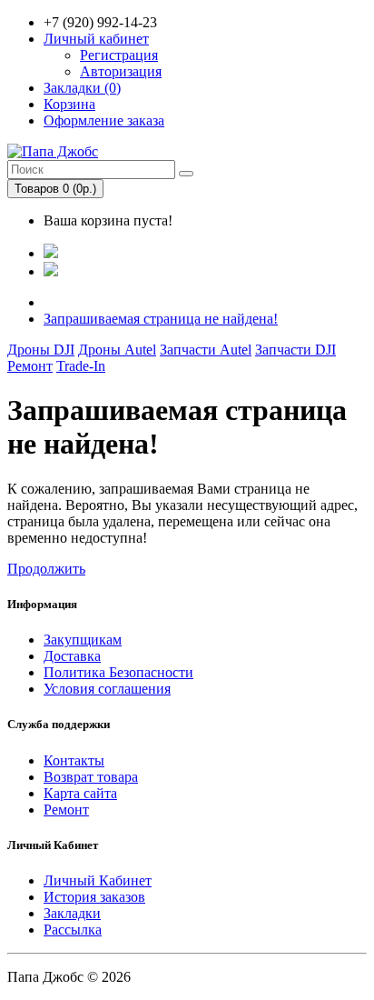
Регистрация (119, 55)
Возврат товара (91, 777)
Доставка (72, 656)
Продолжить (46, 568)
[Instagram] (51, 271)
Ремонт (30, 366)
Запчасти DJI (295, 349)
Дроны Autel (117, 349)
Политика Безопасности (118, 672)
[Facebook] (51, 253)
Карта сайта (80, 793)
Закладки (72, 913)
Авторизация (121, 71)
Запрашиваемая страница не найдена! (161, 318)
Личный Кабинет (98, 880)
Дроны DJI (40, 349)
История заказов (94, 897)
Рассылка (73, 929)
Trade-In (80, 366)
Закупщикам (83, 639)
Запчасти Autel (205, 349)
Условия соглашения (107, 688)
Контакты (74, 760)
